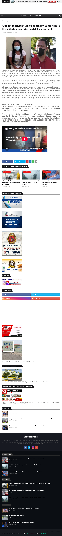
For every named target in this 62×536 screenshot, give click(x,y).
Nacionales (12, 21)
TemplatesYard (30, 533)
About (52, 531)
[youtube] (45, 298)
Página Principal (5, 21)
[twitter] (45, 294)
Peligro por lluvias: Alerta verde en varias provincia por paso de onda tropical (11, 182)
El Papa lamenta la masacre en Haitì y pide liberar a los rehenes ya (26, 458)
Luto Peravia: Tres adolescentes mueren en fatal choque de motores (27, 412)
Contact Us (57, 531)
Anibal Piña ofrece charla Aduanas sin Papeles (21, 522)
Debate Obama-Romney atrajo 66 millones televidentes (24, 508)
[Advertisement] (31, 8)
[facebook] (16, 294)
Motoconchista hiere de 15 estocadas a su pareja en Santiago (49, 182)
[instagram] (16, 298)
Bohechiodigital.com (7, 32)
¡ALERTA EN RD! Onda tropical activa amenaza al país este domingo (30, 1)
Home (47, 531)
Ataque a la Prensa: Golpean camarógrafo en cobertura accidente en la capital (30, 419)
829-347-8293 (43, 533)
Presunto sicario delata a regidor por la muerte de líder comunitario (27, 425)
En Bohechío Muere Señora (16, 515)
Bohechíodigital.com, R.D (31, 16)
